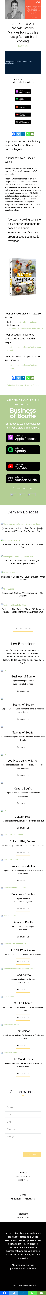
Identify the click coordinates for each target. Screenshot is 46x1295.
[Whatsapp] (28, 134)
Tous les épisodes (23, 629)
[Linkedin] (23, 134)
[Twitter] (18, 134)
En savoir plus (23, 691)
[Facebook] (14, 134)
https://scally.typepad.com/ (26, 322)
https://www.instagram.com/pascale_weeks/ (24, 328)
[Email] (32, 134)
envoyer (32, 1154)
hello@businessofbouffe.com (23, 1199)
